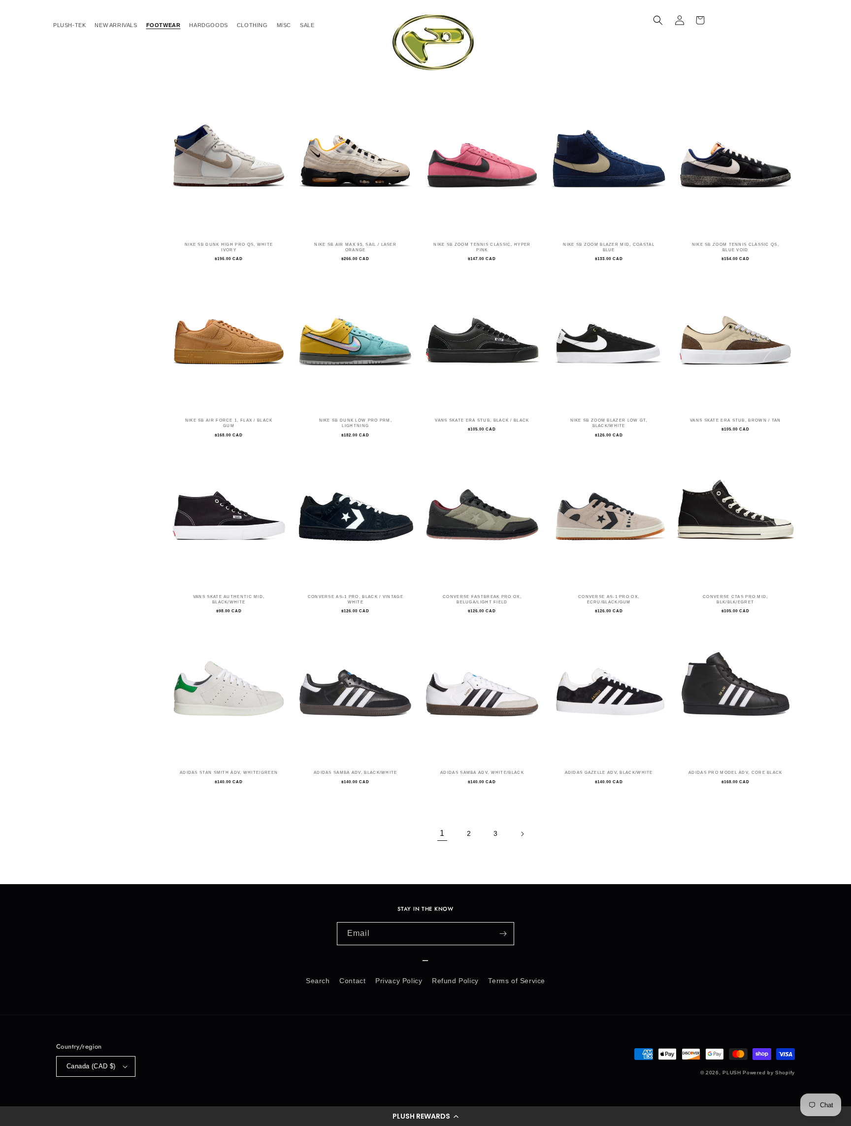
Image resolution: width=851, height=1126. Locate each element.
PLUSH (731, 1072)
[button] (425, 1116)
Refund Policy (455, 981)
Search (318, 981)
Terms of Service (516, 981)
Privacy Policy (398, 981)
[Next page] (522, 834)
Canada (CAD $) (91, 1066)
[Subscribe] (503, 933)
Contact (352, 981)
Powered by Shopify (769, 1072)
